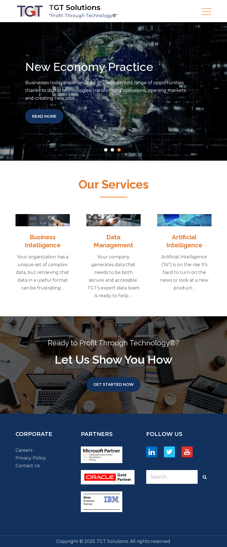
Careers (24, 450)
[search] (204, 477)
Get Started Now (113, 384)
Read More (47, 116)
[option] (113, 91)
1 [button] (107, 151)
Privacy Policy (31, 458)
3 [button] (120, 151)
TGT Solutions (74, 7)
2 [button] (113, 151)
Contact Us (28, 465)
